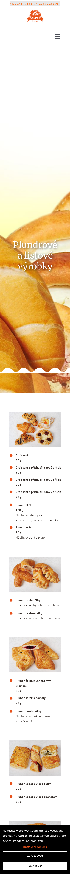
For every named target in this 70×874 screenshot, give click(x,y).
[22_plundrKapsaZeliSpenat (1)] (35, 742)
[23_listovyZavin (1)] (35, 823)
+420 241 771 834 (22, 3)
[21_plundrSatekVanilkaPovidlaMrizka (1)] (35, 639)
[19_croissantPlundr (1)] (35, 413)
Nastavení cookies (35, 847)
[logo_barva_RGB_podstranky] (35, 8)
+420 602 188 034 (48, 3)
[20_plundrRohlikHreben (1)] (35, 558)
